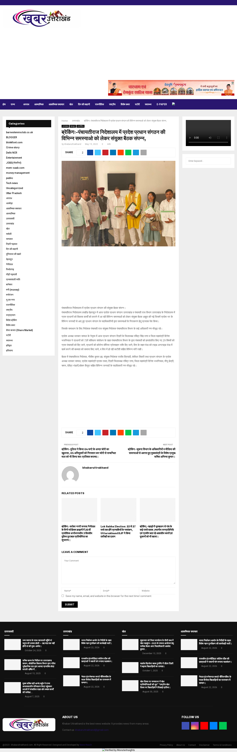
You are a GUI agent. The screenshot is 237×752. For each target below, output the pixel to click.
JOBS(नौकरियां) (13, 162)
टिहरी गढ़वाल (11, 244)
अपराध (26, 104)
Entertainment (14, 157)
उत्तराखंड (65, 126)
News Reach (86, 745)
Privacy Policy (166, 745)
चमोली (8, 233)
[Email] (213, 726)
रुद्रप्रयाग (10, 315)
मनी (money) (12, 289)
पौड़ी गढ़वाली (11, 274)
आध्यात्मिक (39, 104)
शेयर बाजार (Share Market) (19, 330)
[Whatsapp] (223, 726)
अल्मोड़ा (9, 203)
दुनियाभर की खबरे (13, 254)
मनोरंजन (9, 294)
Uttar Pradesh (14, 193)
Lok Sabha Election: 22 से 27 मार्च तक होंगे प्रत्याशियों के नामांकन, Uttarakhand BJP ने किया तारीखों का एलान (118, 531)
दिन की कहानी (84, 104)
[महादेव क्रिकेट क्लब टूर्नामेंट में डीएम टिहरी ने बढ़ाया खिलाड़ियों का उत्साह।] (130, 667)
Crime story (12, 147)
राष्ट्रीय (112, 104)
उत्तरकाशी (10, 218)
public (9, 178)
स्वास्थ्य (148, 104)
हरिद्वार (9, 345)
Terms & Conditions (222, 745)
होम (4, 104)
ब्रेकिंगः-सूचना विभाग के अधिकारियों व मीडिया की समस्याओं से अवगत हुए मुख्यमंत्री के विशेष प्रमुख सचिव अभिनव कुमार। (151, 453)
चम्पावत (9, 239)
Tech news (12, 183)
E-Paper (162, 104)
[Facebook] (185, 726)
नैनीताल (9, 264)
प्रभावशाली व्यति (13, 279)
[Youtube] (204, 726)
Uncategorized (14, 188)
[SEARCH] (227, 161)
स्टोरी (137, 104)
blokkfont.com (14, 142)
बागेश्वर (9, 284)
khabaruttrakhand (72, 144)
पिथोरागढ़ (10, 269)
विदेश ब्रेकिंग (11, 320)
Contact (192, 745)
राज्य (13, 104)
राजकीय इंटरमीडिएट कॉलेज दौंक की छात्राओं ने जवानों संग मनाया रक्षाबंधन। (96, 660)
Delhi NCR (11, 152)
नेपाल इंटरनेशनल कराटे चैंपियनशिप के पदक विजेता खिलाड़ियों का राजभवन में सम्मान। (96, 679)
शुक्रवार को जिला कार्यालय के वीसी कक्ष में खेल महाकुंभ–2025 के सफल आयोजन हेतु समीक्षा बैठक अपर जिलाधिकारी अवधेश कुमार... (157, 644)
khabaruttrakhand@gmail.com (92, 730)
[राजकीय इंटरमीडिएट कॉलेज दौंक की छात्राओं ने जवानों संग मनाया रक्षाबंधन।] (71, 662)
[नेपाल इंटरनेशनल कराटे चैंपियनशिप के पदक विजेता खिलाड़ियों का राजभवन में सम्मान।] (71, 680)
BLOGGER (11, 137)
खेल (71, 104)
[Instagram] (195, 726)
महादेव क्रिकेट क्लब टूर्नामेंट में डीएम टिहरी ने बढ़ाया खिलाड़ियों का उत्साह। (156, 665)
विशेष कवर (125, 104)
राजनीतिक (99, 104)
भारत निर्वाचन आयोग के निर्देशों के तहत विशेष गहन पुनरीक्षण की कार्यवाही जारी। (96, 642)
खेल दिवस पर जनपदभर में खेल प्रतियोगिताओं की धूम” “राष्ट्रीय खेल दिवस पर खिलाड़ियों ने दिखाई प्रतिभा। (155, 684)
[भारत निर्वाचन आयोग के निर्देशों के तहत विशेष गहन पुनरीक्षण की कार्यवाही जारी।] (71, 644)
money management (17, 172)
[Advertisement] (118, 54)
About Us (180, 745)
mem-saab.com (15, 167)
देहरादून (72, 126)
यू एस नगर (10, 299)
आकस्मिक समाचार (56, 104)
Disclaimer (204, 745)
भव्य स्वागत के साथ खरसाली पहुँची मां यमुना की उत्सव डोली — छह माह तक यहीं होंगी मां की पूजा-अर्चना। (39, 643)
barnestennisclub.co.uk (19, 132)
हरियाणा (9, 350)
